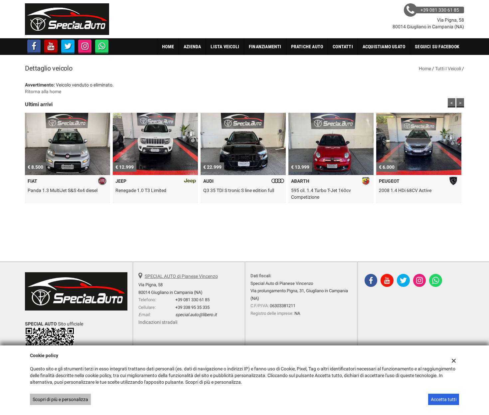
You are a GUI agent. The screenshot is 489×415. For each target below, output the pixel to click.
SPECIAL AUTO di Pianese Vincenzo (181, 276)
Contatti (343, 46)
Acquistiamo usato (384, 46)
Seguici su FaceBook (437, 46)
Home (168, 46)
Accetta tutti (443, 399)
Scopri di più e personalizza (60, 399)
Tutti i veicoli (448, 68)
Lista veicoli (225, 46)
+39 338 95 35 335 (192, 307)
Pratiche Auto (307, 46)
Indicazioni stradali (157, 322)
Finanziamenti (265, 46)
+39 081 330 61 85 (192, 299)
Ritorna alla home (43, 91)
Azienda (192, 46)
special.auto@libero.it (196, 314)
